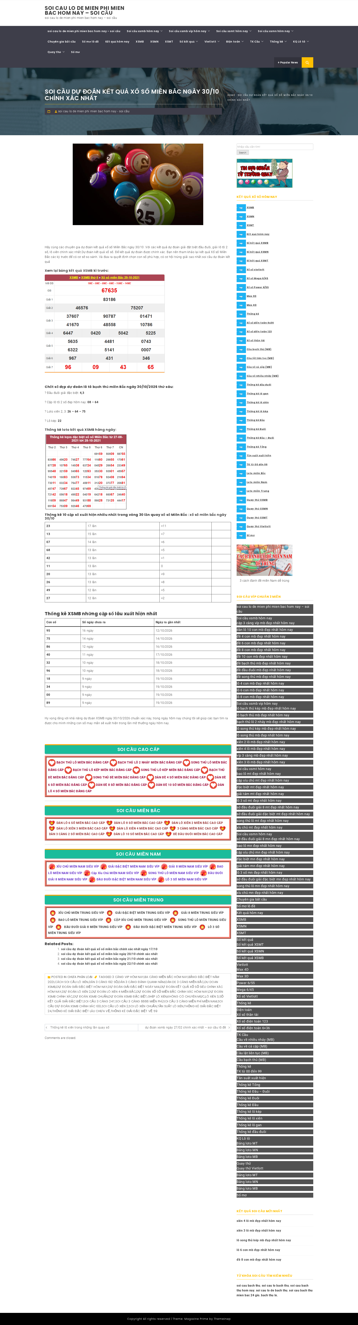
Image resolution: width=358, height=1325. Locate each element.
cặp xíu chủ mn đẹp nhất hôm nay (263, 852)
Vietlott (210, 41)
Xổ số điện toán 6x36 (260, 322)
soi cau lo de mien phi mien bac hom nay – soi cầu (84, 10)
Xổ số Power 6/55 (258, 287)
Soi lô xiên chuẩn (143, 1006)
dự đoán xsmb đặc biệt (128, 996)
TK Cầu (255, 41)
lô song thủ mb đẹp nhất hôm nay (263, 735)
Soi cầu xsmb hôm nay (143, 31)
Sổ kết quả (187, 41)
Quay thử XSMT (257, 517)
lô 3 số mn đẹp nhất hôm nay (259, 872)
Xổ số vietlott (255, 269)
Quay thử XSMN (257, 508)
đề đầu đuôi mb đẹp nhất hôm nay (264, 670)
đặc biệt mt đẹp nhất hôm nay (260, 787)
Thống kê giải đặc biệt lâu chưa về (81, 1011)
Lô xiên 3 (212, 996)
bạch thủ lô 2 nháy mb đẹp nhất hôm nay (269, 722)
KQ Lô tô (299, 41)
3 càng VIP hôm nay (128, 977)
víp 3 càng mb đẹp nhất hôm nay (262, 755)
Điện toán (233, 41)
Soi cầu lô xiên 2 (115, 1006)
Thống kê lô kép (257, 411)
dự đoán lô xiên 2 (76, 992)
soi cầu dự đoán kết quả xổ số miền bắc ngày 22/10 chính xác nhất (109, 963)
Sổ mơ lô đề (90, 41)
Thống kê (276, 41)
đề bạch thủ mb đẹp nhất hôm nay (264, 663)
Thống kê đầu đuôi (259, 384)
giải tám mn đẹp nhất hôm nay (261, 866)
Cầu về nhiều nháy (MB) (263, 375)
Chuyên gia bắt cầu (62, 41)
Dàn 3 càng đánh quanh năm (141, 982)
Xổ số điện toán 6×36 (253, 1028)
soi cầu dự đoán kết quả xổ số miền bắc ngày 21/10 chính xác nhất (109, 959)
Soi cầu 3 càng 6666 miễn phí (139, 1001)
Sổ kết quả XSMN (258, 251)
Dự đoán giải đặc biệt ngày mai (134, 987)
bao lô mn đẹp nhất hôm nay (259, 846)
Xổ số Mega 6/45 (257, 278)
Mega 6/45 (245, 990)
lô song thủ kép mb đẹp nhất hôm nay (266, 728)
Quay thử (54, 52)
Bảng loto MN (247, 1150)
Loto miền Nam (257, 482)
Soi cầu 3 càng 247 (99, 1001)
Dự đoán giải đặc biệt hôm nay (81, 987)
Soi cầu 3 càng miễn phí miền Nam (190, 1001)
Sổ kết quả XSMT (257, 260)
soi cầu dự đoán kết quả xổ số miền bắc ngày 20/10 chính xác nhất (109, 954)
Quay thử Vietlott (259, 526)
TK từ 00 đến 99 (257, 464)
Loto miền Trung (258, 491)
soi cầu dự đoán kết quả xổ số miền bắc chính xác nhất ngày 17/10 (109, 949)
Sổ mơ (75, 52)
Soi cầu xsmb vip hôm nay (187, 31)
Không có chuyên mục (186, 996)
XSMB (140, 41)
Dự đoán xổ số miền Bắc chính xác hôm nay (172, 992)
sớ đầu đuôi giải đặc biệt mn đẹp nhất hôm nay (274, 879)
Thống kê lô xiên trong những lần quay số (79, 1027)
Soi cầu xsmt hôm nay (232, 31)
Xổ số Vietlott (247, 996)
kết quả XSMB (81, 270)
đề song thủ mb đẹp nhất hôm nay (264, 677)
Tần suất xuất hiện (259, 455)
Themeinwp (222, 1319)
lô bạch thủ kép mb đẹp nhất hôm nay (266, 708)
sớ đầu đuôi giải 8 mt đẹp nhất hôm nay (268, 807)
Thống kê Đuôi (256, 429)
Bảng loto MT (247, 1143)
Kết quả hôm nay (117, 41)
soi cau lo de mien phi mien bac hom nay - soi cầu (93, 111)
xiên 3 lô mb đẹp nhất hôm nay (261, 762)
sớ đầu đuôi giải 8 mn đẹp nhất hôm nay (268, 839)
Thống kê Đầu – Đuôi (260, 437)
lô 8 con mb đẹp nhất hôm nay (260, 697)
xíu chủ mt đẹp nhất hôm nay (259, 827)
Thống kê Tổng (257, 446)
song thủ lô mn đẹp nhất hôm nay (263, 886)
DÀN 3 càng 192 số (103, 982)
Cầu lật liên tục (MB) (260, 358)
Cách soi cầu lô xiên (71, 982)
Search (242, 152)
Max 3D (252, 296)
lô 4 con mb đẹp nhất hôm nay (260, 683)
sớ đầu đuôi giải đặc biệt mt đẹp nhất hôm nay (273, 814)
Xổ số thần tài (256, 340)
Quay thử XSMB (257, 499)
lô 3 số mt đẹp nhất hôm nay (259, 800)
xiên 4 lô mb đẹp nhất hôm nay (261, 749)
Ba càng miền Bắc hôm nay (166, 977)
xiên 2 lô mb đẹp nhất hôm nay (261, 742)
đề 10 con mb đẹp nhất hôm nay (262, 656)
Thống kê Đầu (256, 420)
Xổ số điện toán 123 (259, 331)
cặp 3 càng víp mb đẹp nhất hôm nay (266, 623)
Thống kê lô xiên (258, 402)
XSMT (169, 41)
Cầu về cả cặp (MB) (259, 367)
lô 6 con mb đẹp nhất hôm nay (260, 690)
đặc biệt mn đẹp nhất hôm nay (261, 859)
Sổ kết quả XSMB (257, 242)
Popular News (289, 62)
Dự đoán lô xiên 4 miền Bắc (114, 992)
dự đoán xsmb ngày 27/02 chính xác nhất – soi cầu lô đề (185, 1027)
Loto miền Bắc (256, 473)
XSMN (154, 41)
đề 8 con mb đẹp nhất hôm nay (261, 650)
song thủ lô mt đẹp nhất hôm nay (263, 821)
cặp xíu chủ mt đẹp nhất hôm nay (263, 780)
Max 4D (252, 305)
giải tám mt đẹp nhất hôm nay (260, 794)
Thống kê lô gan (257, 393)
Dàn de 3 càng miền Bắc (184, 982)
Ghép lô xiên (157, 996)
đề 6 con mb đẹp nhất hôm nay (261, 643)
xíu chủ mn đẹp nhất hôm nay (260, 893)
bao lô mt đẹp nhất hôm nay (259, 774)
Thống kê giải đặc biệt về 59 (134, 1011)
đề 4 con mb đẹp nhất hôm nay (261, 636)
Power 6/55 (246, 983)
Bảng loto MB (247, 1157)
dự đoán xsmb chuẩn (90, 996)
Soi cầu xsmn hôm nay (274, 31)
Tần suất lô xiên (170, 1006)
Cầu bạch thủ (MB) (259, 349)
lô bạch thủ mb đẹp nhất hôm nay (263, 715)
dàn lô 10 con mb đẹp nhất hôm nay (265, 630)
